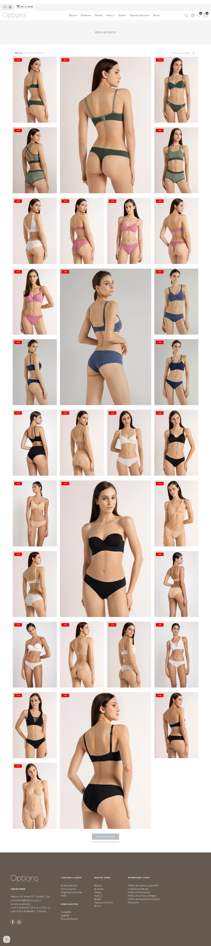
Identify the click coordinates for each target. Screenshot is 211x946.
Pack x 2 (110, 15)
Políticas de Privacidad (139, 892)
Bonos (156, 15)
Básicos (73, 15)
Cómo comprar (68, 888)
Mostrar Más (106, 836)
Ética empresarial (69, 918)
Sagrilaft (65, 915)
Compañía (66, 912)
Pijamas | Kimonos (139, 15)
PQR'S (64, 895)
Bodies (122, 15)
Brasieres (86, 15)
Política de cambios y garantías (143, 885)
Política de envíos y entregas (142, 895)
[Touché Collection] (25, 7)
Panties (98, 15)
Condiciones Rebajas (138, 888)
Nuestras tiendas (69, 885)
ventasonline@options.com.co (26, 900)
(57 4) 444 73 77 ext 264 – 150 (35, 896)
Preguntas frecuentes (71, 892)
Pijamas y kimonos (103, 902)
